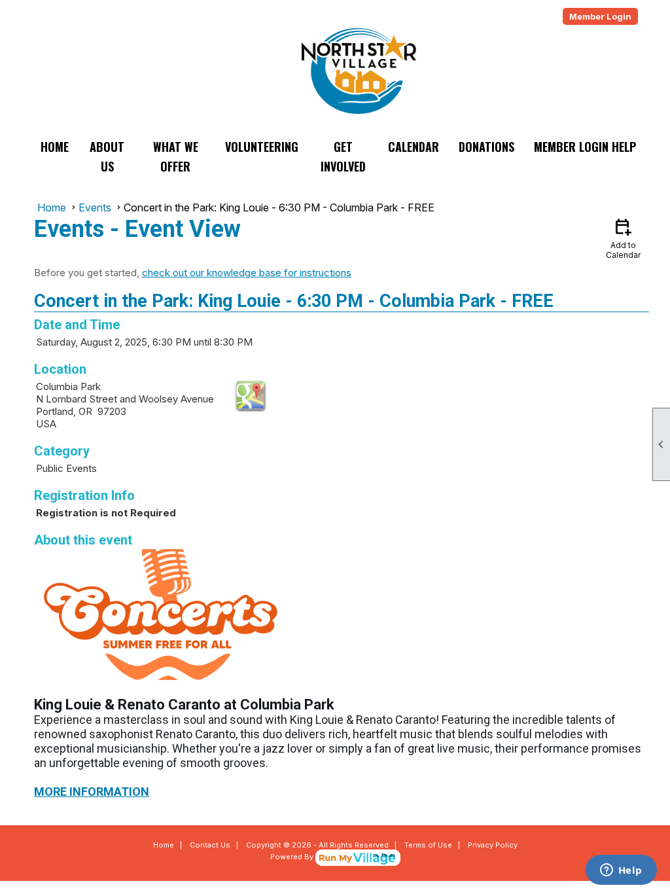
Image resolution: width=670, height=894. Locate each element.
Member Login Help (585, 146)
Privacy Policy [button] (493, 844)
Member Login (600, 16)
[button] (107, 156)
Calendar (413, 146)
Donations (486, 146)
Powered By (292, 856)
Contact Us (210, 844)
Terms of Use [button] (428, 844)
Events (95, 207)
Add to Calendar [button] (623, 238)
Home (55, 146)
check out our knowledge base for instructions (246, 272)
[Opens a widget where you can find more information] (621, 871)
